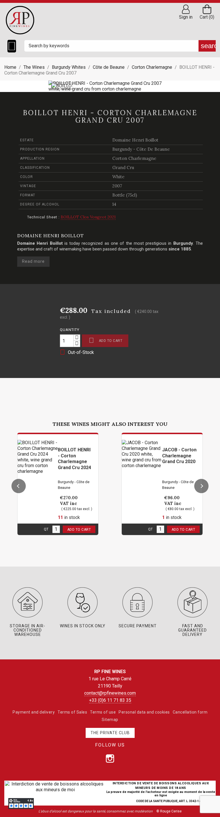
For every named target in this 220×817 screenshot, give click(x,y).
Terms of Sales (72, 712)
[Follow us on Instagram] (110, 758)
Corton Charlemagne (134, 158)
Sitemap (110, 719)
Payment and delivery (34, 712)
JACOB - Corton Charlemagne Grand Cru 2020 (179, 456)
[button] (18, 486)
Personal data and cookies (144, 712)
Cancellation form (190, 712)
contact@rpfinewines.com (110, 693)
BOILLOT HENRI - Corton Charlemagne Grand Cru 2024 (74, 458)
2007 (117, 186)
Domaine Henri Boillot (135, 140)
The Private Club (110, 732)
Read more (33, 261)
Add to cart (105, 340)
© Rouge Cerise (169, 811)
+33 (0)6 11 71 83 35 (110, 700)
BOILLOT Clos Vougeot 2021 (88, 217)
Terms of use (103, 712)
